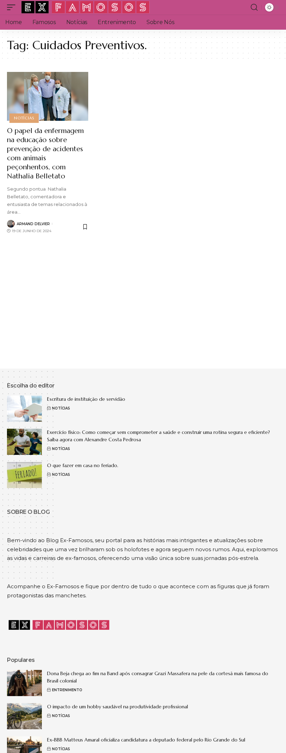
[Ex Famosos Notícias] (86, 7)
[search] (254, 7)
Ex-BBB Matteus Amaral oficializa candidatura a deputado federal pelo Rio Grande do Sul (146, 740)
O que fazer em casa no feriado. (82, 465)
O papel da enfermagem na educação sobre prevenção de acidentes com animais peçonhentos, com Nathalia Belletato (45, 153)
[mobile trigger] (13, 7)
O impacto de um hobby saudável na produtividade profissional (117, 706)
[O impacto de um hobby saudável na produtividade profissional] (24, 716)
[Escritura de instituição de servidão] (24, 409)
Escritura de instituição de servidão (86, 399)
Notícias (24, 118)
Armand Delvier (33, 224)
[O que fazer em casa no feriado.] (24, 475)
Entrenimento (67, 690)
